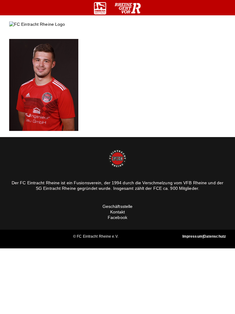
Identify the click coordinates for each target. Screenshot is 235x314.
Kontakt (117, 211)
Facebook (117, 217)
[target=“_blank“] (100, 8)
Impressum (192, 236)
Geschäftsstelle (118, 206)
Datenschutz (214, 236)
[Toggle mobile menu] (223, 29)
